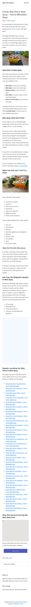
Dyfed (10, 558)
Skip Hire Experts (8, 3)
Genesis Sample (17, 602)
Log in (21, 603)
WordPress (17, 603)
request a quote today (20, 166)
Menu (27, 3)
